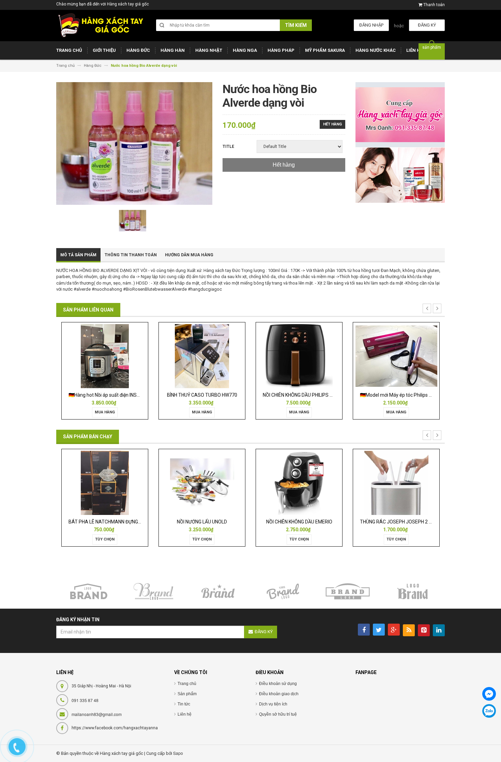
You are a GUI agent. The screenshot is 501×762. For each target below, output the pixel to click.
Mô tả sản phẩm (78, 255)
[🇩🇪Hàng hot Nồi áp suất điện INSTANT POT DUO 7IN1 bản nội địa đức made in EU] (105, 355)
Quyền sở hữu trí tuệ (278, 714)
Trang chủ (187, 683)
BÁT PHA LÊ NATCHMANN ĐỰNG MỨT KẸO (114, 521)
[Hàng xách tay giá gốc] (100, 25)
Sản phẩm (187, 693)
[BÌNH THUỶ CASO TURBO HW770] (202, 355)
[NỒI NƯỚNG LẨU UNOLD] (202, 482)
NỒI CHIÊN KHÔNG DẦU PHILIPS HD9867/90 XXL (313, 395)
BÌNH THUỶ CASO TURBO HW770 (202, 395)
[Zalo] (489, 711)
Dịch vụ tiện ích (273, 704)
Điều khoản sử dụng (278, 683)
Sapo (178, 753)
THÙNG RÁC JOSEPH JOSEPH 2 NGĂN (400, 521)
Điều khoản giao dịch (279, 693)
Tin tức (184, 704)
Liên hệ (185, 714)
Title (228, 146)
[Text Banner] (400, 175)
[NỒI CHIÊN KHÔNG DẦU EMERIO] (299, 482)
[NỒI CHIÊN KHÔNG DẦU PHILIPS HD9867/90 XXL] (298, 355)
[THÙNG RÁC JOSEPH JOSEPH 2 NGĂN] (396, 482)
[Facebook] (489, 694)
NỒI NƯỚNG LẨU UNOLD (202, 521)
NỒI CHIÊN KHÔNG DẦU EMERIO (299, 521)
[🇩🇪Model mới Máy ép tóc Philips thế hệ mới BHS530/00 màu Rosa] (396, 355)
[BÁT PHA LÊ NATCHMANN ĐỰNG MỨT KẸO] (104, 482)
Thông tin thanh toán (131, 255)
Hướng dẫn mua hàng (189, 255)
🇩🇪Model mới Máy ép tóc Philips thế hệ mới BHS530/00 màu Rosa (430, 395)
